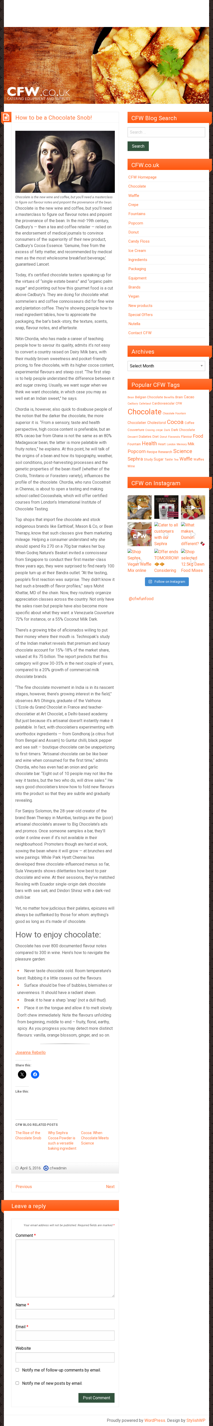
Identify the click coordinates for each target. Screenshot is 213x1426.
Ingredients (137, 259)
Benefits (169, 397)
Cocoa (175, 422)
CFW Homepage (142, 177)
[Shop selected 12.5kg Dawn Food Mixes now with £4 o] (193, 561)
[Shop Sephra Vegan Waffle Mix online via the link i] (140, 561)
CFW (179, 403)
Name (22, 1304)
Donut (133, 232)
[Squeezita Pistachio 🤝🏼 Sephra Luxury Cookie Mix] (140, 507)
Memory (182, 444)
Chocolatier (137, 423)
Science (182, 451)
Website (23, 1348)
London (171, 444)
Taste (169, 459)
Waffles (199, 459)
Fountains (136, 213)
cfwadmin (58, 1168)
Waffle (133, 195)
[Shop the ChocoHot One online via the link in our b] (140, 534)
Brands (134, 287)
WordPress (154, 1420)
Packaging (137, 268)
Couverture (136, 430)
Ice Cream (137, 250)
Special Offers (140, 314)
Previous (24, 1186)
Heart (162, 444)
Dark (167, 430)
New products (140, 305)
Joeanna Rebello (30, 1052)
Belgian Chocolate (149, 397)
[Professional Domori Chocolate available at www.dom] (166, 507)
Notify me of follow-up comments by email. (61, 1370)
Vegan (133, 296)
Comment (26, 1235)
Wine (131, 466)
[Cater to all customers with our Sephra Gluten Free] (166, 534)
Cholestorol (156, 423)
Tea (176, 459)
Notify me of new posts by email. (52, 1383)
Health (149, 443)
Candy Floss (139, 241)
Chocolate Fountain (174, 413)
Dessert (133, 436)
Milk (191, 444)
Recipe (152, 452)
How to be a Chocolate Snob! (53, 117)
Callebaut (145, 403)
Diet (155, 436)
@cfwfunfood (141, 598)
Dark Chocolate (183, 430)
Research (165, 452)
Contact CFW (139, 333)
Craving (150, 430)
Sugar (159, 459)
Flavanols (174, 436)
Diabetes (145, 436)
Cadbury (133, 403)
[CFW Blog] (106, 65)
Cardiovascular (163, 403)
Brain (179, 397)
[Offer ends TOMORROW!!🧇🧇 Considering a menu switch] (166, 561)
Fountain (134, 444)
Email (22, 1326)
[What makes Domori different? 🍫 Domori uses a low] (193, 534)
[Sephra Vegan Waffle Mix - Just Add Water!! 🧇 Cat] (193, 507)
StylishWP (196, 1420)
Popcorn (135, 223)
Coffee (189, 423)
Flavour (186, 436)
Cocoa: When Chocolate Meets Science (95, 1138)
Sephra (135, 459)
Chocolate (137, 186)
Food (198, 436)
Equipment (137, 278)
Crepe (133, 204)
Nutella (134, 323)
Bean (131, 397)
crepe (159, 430)
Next (110, 1186)
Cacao (189, 397)
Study (148, 459)
